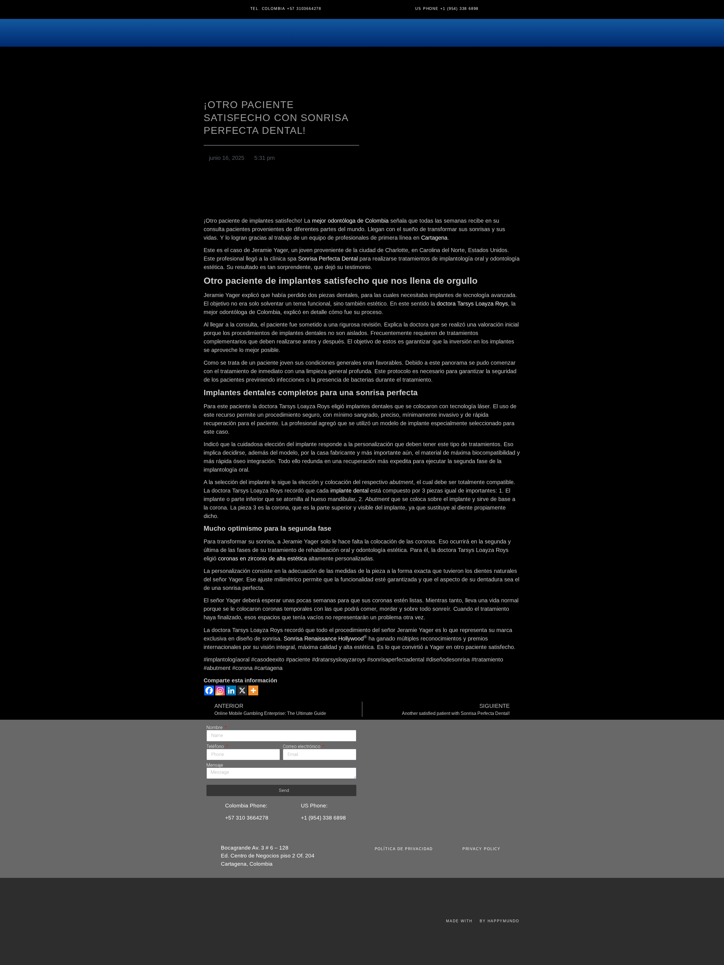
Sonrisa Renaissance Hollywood (324, 638)
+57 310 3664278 (246, 818)
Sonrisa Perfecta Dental (328, 258)
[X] (242, 690)
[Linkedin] (231, 690)
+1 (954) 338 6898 (459, 9)
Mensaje (214, 765)
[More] (253, 690)
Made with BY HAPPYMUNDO (482, 921)
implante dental (349, 490)
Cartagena (434, 238)
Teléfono (215, 746)
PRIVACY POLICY (481, 849)
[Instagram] (220, 690)
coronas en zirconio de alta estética (262, 558)
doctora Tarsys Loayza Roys (472, 303)
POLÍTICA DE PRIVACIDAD (404, 849)
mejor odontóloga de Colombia (350, 221)
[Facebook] (209, 690)
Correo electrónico (302, 746)
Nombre (215, 727)
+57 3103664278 (304, 9)
